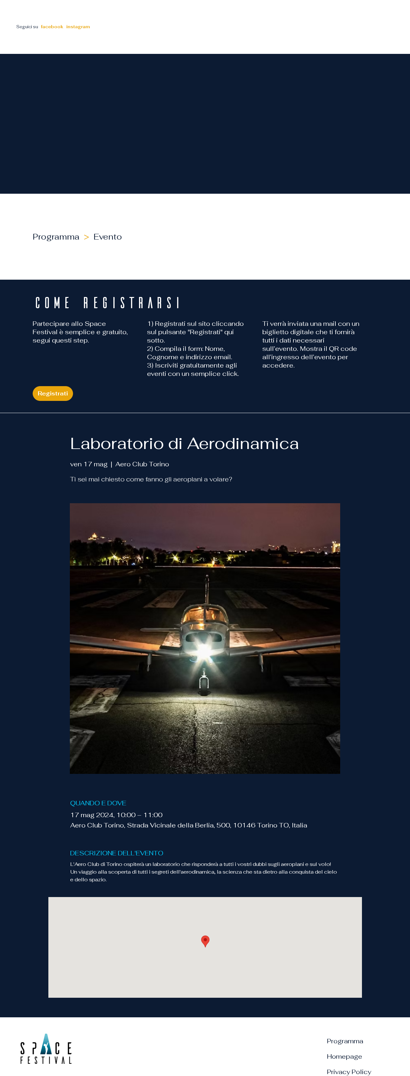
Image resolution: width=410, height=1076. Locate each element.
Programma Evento (80, 237)
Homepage (344, 1056)
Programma (345, 1041)
